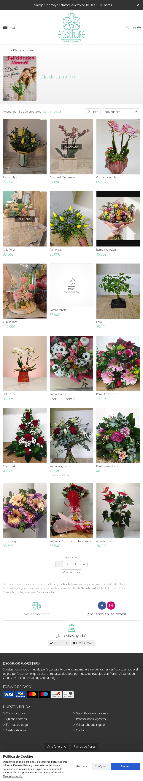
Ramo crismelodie (107, 466)
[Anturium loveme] (118, 510)
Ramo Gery (9, 541)
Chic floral (9, 249)
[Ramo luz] (71, 218)
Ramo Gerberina (106, 394)
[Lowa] (118, 291)
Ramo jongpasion (60, 466)
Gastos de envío (17, 730)
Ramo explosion (106, 249)
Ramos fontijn (58, 310)
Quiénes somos (16, 719)
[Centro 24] (25, 435)
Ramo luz (55, 249)
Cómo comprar (16, 713)
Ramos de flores (85, 746)
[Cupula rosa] (25, 291)
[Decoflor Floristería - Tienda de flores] (71, 27)
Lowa (99, 322)
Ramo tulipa (10, 177)
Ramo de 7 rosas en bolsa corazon (71, 541)
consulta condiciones (36, 614)
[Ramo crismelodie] (118, 435)
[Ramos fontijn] (71, 285)
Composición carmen (63, 177)
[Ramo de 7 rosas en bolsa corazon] (71, 510)
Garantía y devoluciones (92, 713)
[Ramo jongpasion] (71, 435)
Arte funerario (56, 746)
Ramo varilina (58, 394)
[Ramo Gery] (25, 510)
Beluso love (10, 394)
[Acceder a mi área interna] (127, 27)
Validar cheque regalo (90, 725)
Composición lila (106, 177)
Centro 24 (9, 466)
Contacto (82, 730)
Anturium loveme (106, 541)
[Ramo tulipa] (25, 146)
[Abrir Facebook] (102, 605)
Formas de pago (17, 725)
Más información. (13, 776)
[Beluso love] (25, 363)
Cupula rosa (10, 322)
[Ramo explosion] (118, 218)
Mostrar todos (51, 111)
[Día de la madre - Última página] (75, 564)
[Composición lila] (118, 146)
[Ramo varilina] (71, 363)
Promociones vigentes (91, 719)
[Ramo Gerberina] (118, 363)
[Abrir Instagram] (111, 605)
